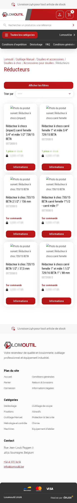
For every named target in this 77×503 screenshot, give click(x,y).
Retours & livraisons (42, 382)
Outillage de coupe (42, 406)
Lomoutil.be (66, 35)
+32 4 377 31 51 (12, 461)
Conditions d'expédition (14, 44)
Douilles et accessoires (50, 59)
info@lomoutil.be (14, 466)
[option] (38, 4)
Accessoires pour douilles (39, 63)
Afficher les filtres (39, 85)
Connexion (9, 388)
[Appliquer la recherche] (73, 25)
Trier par (8, 94)
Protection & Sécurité (43, 417)
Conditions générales (64, 44)
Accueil (8, 376)
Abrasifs (36, 411)
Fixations (8, 411)
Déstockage (36, 44)
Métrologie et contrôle (15, 423)
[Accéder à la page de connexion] (60, 14)
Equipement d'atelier (43, 429)
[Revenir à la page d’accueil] (13, 14)
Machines (9, 429)
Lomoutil (8, 59)
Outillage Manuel (25, 59)
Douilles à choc (12, 63)
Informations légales (43, 388)
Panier (7, 382)
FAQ (48, 44)
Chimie (36, 423)
